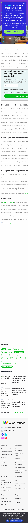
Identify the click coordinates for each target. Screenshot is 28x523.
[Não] (26, 517)
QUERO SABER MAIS (14, 31)
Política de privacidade (16, 520)
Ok (7, 520)
